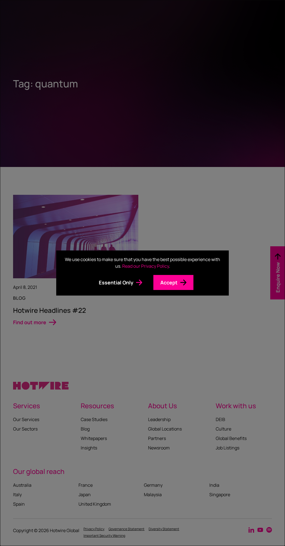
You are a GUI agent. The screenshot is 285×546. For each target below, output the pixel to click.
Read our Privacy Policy (145, 266)
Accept (169, 282)
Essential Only (116, 282)
